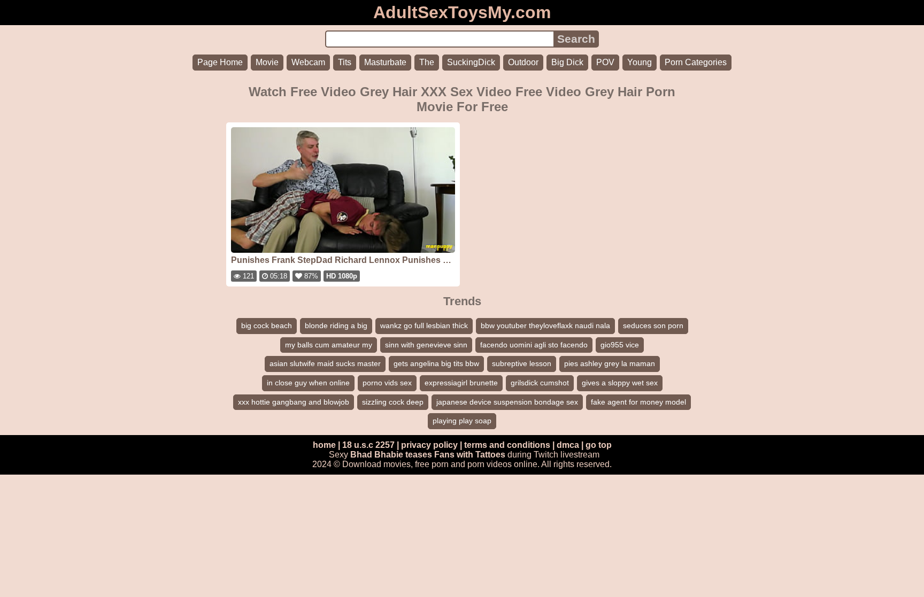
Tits (344, 62)
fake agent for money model (638, 402)
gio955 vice (619, 344)
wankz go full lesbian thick (424, 325)
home (324, 444)
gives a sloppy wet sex (620, 382)
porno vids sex (387, 382)
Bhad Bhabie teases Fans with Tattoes (427, 454)
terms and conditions (507, 444)
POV (605, 62)
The (426, 62)
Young (639, 62)
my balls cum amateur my (328, 344)
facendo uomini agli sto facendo (534, 344)
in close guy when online (308, 382)
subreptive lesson (521, 363)
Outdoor (523, 62)
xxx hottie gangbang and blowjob (293, 402)
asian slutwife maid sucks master (325, 363)
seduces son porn (653, 325)
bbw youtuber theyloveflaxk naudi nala (545, 325)
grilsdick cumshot (540, 382)
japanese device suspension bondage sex (507, 402)
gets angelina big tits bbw (436, 363)
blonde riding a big (336, 325)
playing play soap (462, 420)
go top (599, 444)
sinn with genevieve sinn (426, 344)
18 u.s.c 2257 (368, 444)
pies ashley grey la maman (609, 363)
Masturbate (385, 62)
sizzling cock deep (393, 402)
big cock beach (266, 325)
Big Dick (567, 62)
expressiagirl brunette (461, 382)
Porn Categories (696, 62)
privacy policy (429, 444)
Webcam (308, 62)
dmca (568, 444)
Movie (267, 62)
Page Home (220, 62)
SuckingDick (471, 62)
